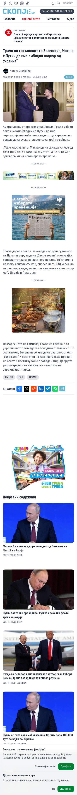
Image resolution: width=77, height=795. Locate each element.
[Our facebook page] (4, 3)
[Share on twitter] (26, 389)
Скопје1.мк (24, 70)
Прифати (66, 766)
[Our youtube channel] (16, 3)
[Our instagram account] (22, 3)
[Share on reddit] (34, 389)
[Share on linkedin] (41, 389)
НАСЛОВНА (9, 19)
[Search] (59, 3)
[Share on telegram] (48, 389)
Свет (69, 77)
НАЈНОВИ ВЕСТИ (31, 19)
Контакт (68, 3)
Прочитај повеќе (45, 766)
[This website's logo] (19, 11)
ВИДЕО (70, 19)
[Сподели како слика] (62, 388)
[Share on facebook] (19, 389)
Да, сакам (65, 788)
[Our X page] (10, 3)
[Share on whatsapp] (55, 389)
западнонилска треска (57, 11)
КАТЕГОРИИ (53, 19)
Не (53, 788)
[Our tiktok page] (27, 3)
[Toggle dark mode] (53, 3)
